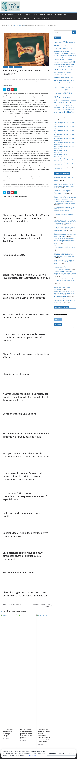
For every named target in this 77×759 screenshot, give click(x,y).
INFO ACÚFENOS (14, 77)
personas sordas (39, 81)
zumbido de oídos (65, 112)
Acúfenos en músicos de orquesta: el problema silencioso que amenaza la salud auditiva (65, 179)
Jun (69, 122)
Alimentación (71, 42)
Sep (55, 128)
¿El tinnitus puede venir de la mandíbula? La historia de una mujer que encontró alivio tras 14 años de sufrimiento (64, 280)
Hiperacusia (57, 59)
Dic (61, 128)
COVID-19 (68, 53)
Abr (64, 122)
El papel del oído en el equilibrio (12, 604)
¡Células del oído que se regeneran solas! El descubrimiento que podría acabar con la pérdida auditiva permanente (64, 247)
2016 (55, 163)
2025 (55, 126)
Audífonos (68, 48)
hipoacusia (28, 79)
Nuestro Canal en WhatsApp (41, 18)
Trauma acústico (64, 109)
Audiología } (61, 48)
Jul (70, 122)
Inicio (4, 14)
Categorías (25, 18)
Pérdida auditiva (64, 69)
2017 (55, 159)
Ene (58, 122)
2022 (55, 138)
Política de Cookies (60, 14)
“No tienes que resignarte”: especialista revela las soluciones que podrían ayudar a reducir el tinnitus (64, 300)
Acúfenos (61, 42)
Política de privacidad (31, 14)
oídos (70, 66)
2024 (55, 130)
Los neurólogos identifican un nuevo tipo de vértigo (8, 733)
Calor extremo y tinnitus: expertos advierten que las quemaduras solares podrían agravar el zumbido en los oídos (64, 254)
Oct (57, 128)
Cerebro (58, 51)
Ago (73, 122)
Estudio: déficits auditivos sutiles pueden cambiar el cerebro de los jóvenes (26, 734)
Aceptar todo (52, 753)
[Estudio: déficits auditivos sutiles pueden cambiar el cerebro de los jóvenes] (26, 615)
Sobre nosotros (7, 18)
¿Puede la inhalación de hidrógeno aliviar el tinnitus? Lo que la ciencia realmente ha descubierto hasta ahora (64, 229)
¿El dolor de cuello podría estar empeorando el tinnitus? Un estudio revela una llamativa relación (65, 234)
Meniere (62, 64)
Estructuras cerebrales (59, 57)
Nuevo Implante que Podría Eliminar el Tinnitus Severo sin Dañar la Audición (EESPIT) (64, 262)
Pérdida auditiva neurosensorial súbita (18, 81)
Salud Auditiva (66, 87)
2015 (55, 167)
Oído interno (62, 66)
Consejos (66, 51)
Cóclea (17, 79)
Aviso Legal (11, 14)
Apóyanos (17, 18)
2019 (55, 150)
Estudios (11, 67)
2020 (55, 146)
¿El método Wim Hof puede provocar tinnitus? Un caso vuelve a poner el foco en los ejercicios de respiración (65, 197)
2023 (55, 134)
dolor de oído (22, 79)
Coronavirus (58, 53)
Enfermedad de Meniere (67, 55)
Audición (6, 79)
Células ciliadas (11, 79)
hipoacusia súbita (46, 79)
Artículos (5, 67)
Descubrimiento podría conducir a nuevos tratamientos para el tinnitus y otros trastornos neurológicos (44, 736)
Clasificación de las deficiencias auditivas (41, 605)
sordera (45, 81)
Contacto (20, 14)
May (67, 122)
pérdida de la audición (62, 83)
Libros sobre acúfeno (46, 14)
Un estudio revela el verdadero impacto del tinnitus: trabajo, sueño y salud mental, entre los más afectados (64, 209)
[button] (67, 15)
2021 (55, 142)
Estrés (68, 57)
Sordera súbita (6, 83)
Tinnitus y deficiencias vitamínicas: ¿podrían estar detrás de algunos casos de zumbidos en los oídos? (64, 192)
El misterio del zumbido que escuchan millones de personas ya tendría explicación (63, 287)
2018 (55, 155)
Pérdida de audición (31, 81)
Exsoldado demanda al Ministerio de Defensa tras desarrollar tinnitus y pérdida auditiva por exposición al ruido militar (65, 273)
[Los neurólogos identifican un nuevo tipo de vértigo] (9, 615)
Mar (62, 122)
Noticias (68, 64)
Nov (59, 128)
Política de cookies (31, 755)
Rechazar (61, 753)
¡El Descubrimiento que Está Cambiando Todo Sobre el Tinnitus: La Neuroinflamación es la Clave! (64, 267)
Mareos (56, 64)
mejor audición (6, 81)
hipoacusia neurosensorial (36, 79)
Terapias (60, 93)
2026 (55, 122)
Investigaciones (18, 67)
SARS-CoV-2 (57, 89)
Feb (60, 122)
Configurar (71, 753)
